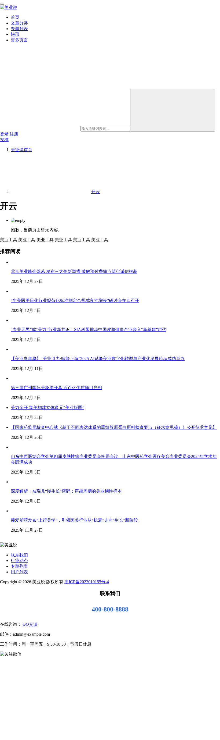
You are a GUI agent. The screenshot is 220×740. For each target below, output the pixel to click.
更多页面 (19, 40)
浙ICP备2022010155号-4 (86, 581)
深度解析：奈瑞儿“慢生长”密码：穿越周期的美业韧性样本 (66, 491)
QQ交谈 (29, 624)
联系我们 (19, 555)
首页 (15, 17)
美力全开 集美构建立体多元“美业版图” (47, 407)
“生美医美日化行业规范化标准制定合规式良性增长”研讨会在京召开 (75, 300)
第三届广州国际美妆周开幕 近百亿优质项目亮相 (56, 387)
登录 (4, 134)
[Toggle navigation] (2, 4)
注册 (14, 134)
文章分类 (19, 23)
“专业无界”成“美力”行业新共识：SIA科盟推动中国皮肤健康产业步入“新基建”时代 (88, 329)
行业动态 (19, 560)
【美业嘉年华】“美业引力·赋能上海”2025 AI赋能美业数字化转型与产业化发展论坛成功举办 (98, 358)
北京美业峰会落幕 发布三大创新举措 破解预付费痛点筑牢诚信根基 (74, 271)
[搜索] (172, 110)
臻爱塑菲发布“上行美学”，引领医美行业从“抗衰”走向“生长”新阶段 (74, 520)
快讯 (15, 34)
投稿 (4, 139)
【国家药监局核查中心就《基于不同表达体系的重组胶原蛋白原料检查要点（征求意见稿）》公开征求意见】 (114, 427)
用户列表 (19, 572)
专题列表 (19, 28)
